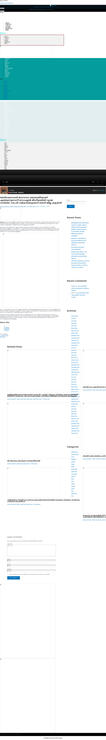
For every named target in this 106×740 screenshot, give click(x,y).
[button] (32, 33)
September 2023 (75, 401)
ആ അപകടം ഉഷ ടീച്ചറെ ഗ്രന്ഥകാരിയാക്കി (23, 461)
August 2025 (74, 345)
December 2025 (75, 335)
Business (7, 62)
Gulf (6, 64)
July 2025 (73, 348)
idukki (11, 206)
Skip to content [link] (4, 0)
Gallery (6, 151)
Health (6, 65)
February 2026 (75, 330)
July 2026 (73, 318)
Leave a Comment (4, 206)
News (5, 143)
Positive (7, 58)
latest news (23, 206)
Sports (7, 69)
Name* (9, 559)
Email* (9, 564)
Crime (6, 67)
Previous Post (4, 335)
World (6, 71)
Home (7, 30)
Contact (7, 38)
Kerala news (17, 206)
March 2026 (74, 328)
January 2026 (74, 333)
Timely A (73, 286)
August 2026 (74, 316)
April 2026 (74, 326)
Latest (7, 39)
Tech (6, 61)
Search (68, 200)
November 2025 (75, 338)
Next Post (3, 337)
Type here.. (10, 544)
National (7, 72)
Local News (35, 399)
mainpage (7, 42)
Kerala (7, 75)
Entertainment (9, 68)
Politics (7, 73)
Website (9, 569)
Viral (6, 60)
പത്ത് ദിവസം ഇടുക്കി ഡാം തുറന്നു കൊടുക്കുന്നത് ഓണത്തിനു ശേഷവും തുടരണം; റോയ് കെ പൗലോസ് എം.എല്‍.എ (43, 500)
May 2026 (73, 323)
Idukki (6, 40)
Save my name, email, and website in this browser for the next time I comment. (30, 574)
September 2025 (75, 343)
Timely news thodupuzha (6, 3)
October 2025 (74, 340)
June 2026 (73, 321)
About (6, 36)
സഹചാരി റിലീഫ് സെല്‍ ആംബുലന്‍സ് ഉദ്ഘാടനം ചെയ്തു (80, 288)
